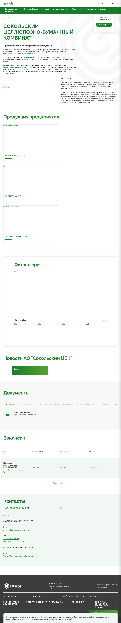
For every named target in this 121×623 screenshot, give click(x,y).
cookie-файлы (43, 617)
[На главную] (8, 4)
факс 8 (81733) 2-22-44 (13, 541)
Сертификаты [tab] (85, 404)
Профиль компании (12, 9)
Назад (8, 17)
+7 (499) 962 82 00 (103, 587)
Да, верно (104, 25)
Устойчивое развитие (72, 596)
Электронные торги (37, 602)
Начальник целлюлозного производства (10, 465)
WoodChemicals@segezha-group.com (20, 556)
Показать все (59, 483)
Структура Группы (31, 9)
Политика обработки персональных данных (88, 9)
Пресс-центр (79, 602)
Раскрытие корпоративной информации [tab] (48, 404)
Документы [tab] (12, 404)
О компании (10, 596)
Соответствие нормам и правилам (54, 9)
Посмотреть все (42, 369)
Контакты (9, 11)
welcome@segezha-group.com (107, 585)
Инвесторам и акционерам (11, 603)
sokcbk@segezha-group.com (16, 530)
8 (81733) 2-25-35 (11, 538)
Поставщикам (57, 602)
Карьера (93, 596)
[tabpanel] (60, 413)
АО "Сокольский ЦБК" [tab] (18, 508)
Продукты (37, 596)
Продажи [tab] (103, 404)
